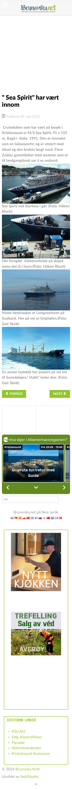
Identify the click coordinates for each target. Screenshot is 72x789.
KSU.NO (18, 731)
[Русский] (40, 518)
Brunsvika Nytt (27, 769)
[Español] (20, 518)
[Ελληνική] (32, 518)
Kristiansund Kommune (31, 754)
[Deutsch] (15, 518)
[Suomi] (36, 518)
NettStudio (29, 777)
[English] (11, 518)
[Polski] (24, 518)
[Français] (56, 518)
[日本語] (44, 518)
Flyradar (18, 743)
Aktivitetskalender (26, 748)
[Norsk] (60, 518)
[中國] (48, 518)
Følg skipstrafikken (27, 737)
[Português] (28, 518)
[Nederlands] (52, 518)
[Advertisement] (36, 52)
